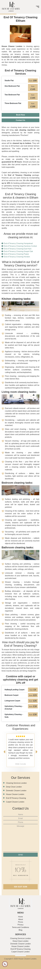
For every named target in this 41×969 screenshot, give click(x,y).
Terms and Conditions (20, 927)
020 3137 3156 (20, 887)
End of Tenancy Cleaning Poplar (16, 254)
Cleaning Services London (16, 783)
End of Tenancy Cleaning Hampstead (18, 243)
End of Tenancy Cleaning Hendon (17, 257)
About (20, 919)
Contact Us (20, 120)
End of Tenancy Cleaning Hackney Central (20, 246)
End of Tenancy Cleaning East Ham (17, 249)
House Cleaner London (15, 794)
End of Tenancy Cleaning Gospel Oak (18, 251)
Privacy (20, 925)
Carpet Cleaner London (15, 802)
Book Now (20, 115)
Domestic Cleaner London (16, 790)
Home (20, 917)
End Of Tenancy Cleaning (16, 798)
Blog (20, 930)
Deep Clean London (14, 787)
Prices (20, 922)
